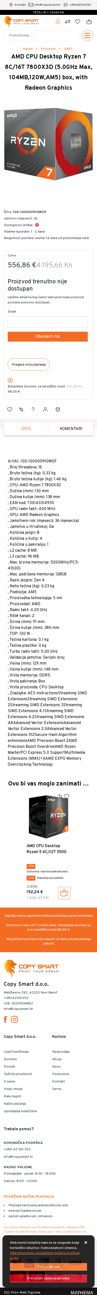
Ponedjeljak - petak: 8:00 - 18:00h (30, 1174)
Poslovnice (60, 1074)
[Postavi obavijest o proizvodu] (57, 409)
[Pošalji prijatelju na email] (45, 409)
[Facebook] (6, 1019)
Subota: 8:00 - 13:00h (20, 1181)
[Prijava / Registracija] (58, 22)
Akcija (56, 1059)
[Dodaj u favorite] (9, 409)
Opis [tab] (26, 429)
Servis (57, 1089)
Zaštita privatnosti (18, 1074)
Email (12, 312)
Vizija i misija (13, 1089)
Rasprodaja (61, 1052)
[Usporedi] (21, 409)
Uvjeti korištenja (16, 1052)
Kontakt (20, 5)
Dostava (10, 1059)
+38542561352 (80, 5)
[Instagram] (15, 1019)
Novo (56, 1067)
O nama (9, 1081)
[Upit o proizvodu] (33, 409)
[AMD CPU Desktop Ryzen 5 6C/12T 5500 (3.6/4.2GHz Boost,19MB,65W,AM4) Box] (64, 893)
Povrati (9, 1067)
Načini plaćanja (15, 1104)
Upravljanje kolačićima (20, 1111)
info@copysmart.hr (48, 5)
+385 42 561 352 (17, 1149)
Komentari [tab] (71, 429)
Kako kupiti (12, 1096)
